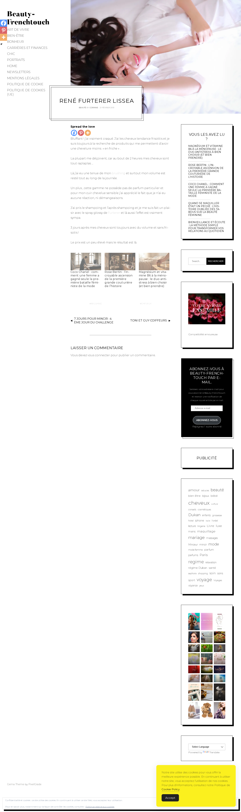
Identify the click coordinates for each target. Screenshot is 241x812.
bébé (214, 495)
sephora (192, 573)
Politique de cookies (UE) (26, 92)
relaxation (210, 562)
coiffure (214, 504)
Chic (11, 54)
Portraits (16, 60)
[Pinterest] (81, 133)
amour (194, 490)
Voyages (217, 580)
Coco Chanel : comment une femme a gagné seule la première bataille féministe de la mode (85, 279)
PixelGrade (34, 784)
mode (213, 544)
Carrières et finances (27, 48)
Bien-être (15, 36)
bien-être (194, 495)
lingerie (201, 526)
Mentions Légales (23, 78)
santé (212, 567)
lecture (192, 526)
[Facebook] (74, 133)
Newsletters (19, 72)
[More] (88, 133)
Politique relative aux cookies (100, 806)
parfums (193, 555)
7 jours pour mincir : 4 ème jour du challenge (93, 320)
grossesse (217, 515)
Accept (170, 797)
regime (196, 561)
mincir (203, 544)
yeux (201, 585)
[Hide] (1, 44)
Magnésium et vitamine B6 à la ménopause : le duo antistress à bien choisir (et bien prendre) (153, 279)
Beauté (82, 107)
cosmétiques (204, 509)
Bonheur (15, 42)
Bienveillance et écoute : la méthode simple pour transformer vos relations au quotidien (206, 227)
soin (212, 573)
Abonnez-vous (207, 420)
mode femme (195, 549)
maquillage (206, 531)
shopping (203, 573)
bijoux (205, 495)
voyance (193, 585)
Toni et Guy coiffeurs (148, 320)
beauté (217, 490)
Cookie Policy (171, 789)
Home (12, 66)
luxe (219, 526)
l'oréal (215, 520)
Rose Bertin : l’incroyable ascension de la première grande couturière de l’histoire (118, 279)
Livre (210, 526)
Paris (204, 555)
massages (212, 538)
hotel (191, 520)
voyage (204, 579)
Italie (208, 521)
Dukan (194, 514)
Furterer (114, 212)
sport (191, 580)
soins (220, 573)
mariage (196, 537)
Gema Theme (15, 784)
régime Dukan (197, 567)
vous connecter (99, 355)
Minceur (193, 544)
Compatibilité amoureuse (203, 334)
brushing (118, 173)
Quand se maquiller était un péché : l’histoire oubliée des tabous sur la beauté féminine (204, 209)
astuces (205, 490)
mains (191, 531)
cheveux (146, 303)
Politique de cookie (25, 84)
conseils (192, 509)
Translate (214, 752)
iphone (199, 520)
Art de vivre (18, 30)
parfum (209, 549)
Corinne (94, 107)
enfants (206, 515)
